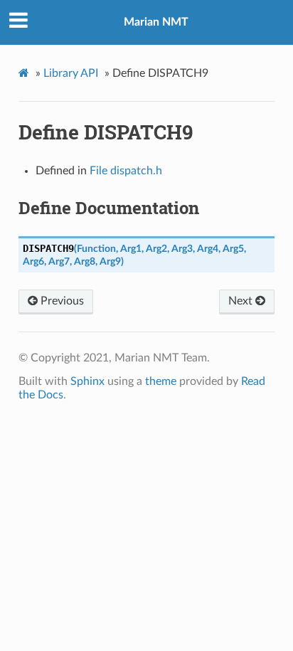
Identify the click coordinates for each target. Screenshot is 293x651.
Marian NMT (156, 22)
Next (241, 301)
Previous (61, 301)
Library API (70, 73)
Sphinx (87, 381)
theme (160, 381)
